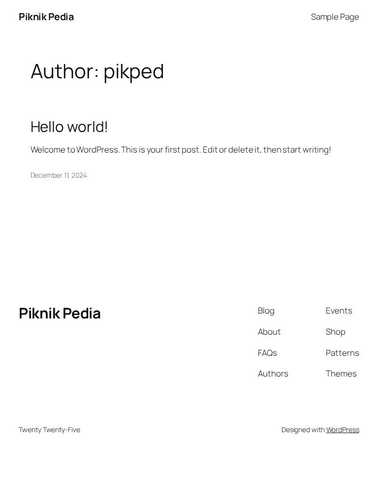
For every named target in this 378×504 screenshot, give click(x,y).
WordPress (342, 429)
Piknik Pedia (46, 16)
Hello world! (70, 126)
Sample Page (335, 16)
